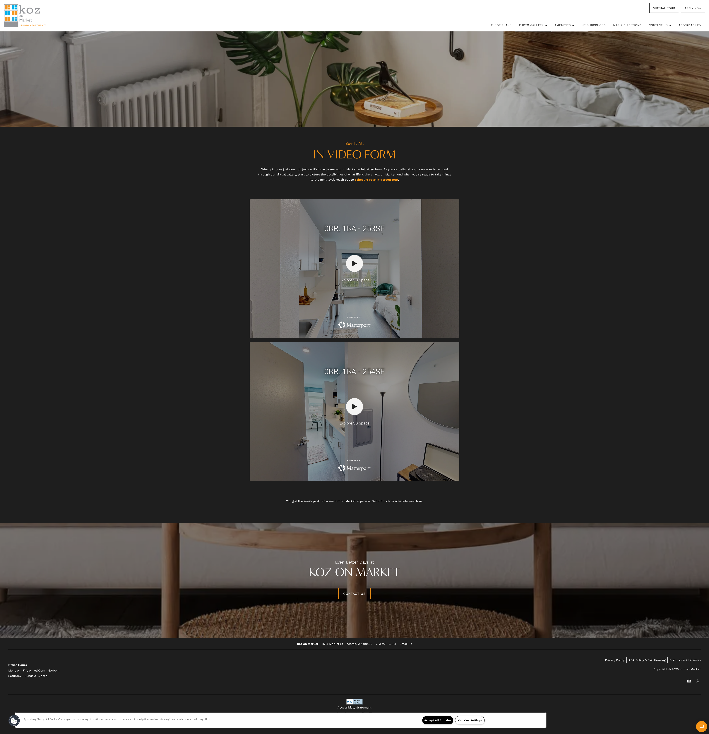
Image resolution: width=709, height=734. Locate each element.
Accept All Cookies (437, 720)
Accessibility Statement (354, 707)
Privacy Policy (615, 660)
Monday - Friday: (20, 670)
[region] (281, 720)
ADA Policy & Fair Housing (647, 660)
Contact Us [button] (354, 593)
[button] (664, 8)
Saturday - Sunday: (22, 676)
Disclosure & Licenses (685, 660)
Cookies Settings (470, 720)
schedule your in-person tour (376, 179)
